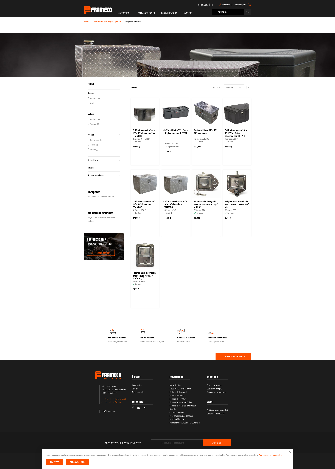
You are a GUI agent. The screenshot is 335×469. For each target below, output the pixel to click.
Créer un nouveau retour (216, 392)
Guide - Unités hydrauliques (180, 388)
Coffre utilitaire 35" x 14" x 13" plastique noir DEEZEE (175, 131)
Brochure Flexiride (176, 419)
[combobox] (228, 12)
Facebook (132, 408)
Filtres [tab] (91, 83)
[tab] (104, 93)
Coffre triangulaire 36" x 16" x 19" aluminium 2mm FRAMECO (144, 133)
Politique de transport (178, 392)
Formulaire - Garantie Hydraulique (182, 405)
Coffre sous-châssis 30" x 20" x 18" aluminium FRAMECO (175, 204)
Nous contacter (138, 392)
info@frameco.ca (108, 411)
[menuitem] (146, 14)
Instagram (145, 408)
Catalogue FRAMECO (177, 412)
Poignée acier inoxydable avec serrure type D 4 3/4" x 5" (237, 204)
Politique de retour (176, 395)
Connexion (226, 5)
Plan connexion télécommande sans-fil (184, 422)
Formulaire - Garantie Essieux (181, 402)
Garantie (173, 409)
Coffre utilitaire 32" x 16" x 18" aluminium (206, 131)
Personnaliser (77, 462)
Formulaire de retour (177, 398)
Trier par (217, 88)
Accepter (54, 462)
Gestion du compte (214, 388)
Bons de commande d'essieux (181, 415)
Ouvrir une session (214, 385)
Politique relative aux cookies (270, 455)
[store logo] (98, 10)
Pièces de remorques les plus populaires (107, 21)
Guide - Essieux (175, 385)
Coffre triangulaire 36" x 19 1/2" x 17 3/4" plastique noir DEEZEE (236, 133)
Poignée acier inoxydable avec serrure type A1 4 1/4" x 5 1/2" (144, 275)
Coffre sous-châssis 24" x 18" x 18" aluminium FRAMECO (145, 204)
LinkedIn (138, 408)
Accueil (86, 21)
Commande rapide (239, 5)
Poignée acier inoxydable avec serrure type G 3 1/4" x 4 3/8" (206, 204)
